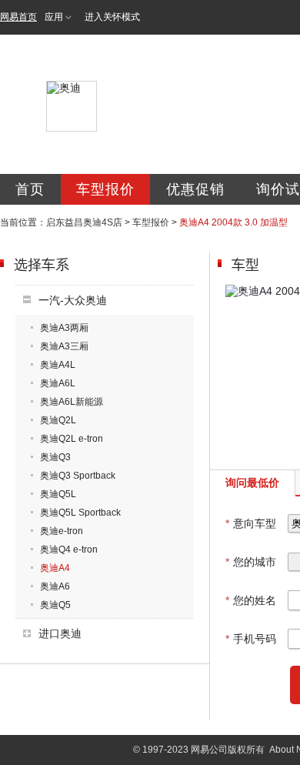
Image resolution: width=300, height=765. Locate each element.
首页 (30, 189)
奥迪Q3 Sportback (77, 475)
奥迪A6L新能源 (71, 401)
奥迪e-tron (61, 531)
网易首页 (18, 17)
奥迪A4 (55, 568)
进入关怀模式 (112, 17)
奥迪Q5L (58, 494)
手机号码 (250, 639)
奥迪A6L (57, 383)
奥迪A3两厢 (64, 327)
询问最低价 (252, 482)
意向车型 (250, 523)
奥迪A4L (57, 364)
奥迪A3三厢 (64, 346)
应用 (54, 17)
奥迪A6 (55, 586)
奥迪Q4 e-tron (69, 549)
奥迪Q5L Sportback (80, 512)
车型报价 (105, 189)
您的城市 (250, 562)
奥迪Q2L (58, 420)
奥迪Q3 (55, 457)
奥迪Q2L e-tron (71, 438)
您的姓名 (250, 600)
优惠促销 (195, 189)
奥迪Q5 (55, 605)
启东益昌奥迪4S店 (84, 222)
